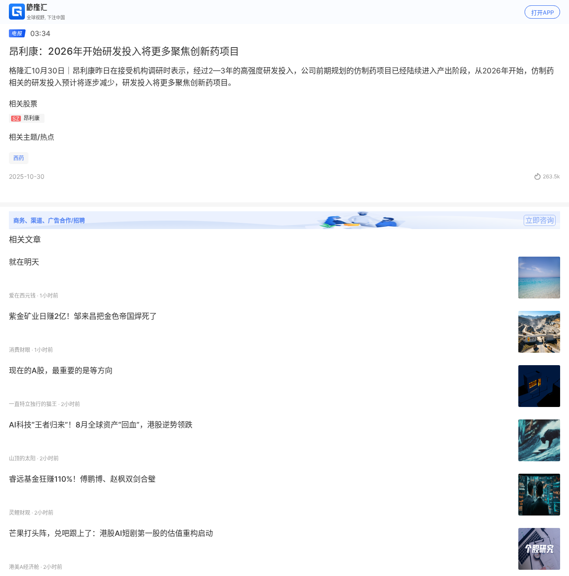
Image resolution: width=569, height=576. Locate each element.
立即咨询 (539, 220)
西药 (18, 158)
